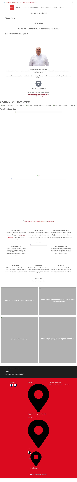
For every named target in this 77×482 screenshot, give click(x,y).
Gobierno (17, 7)
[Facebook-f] (11, 385)
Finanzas (25, 7)
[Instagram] (15, 385)
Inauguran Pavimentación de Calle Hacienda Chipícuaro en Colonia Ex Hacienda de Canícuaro (57, 339)
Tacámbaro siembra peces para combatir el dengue (19, 300)
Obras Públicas (45, 7)
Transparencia (34, 7)
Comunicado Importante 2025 (19, 339)
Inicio (12, 7)
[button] (1, 105)
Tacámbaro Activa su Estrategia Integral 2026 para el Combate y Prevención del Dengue (57, 300)
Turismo (54, 7)
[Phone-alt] (29, 452)
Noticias (62, 7)
